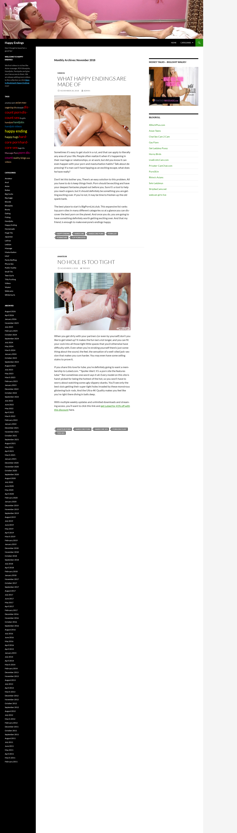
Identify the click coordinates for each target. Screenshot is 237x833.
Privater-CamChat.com (160, 165)
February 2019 (11, 540)
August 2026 (10, 311)
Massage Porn (11, 153)
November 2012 (12, 699)
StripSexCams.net (158, 189)
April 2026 (9, 315)
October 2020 (11, 470)
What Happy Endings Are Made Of (92, 81)
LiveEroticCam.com (159, 159)
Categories (186, 43)
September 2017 (12, 587)
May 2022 (9, 408)
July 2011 (9, 742)
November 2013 (12, 676)
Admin (87, 90)
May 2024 (9, 346)
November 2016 (12, 618)
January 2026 (10, 319)
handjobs (18, 122)
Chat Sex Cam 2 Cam (159, 136)
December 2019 (12, 505)
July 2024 (9, 342)
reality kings (19, 158)
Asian (7, 186)
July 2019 (9, 521)
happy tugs (12, 137)
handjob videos (13, 126)
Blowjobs (9, 205)
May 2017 (9, 602)
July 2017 (9, 594)
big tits (13, 107)
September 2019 (12, 513)
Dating (7, 213)
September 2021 (12, 439)
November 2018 (12, 552)
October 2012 (11, 703)
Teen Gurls (9, 275)
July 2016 (9, 633)
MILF (7, 256)
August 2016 (10, 629)
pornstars (62, 237)
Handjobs (9, 221)
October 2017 (11, 583)
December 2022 (12, 389)
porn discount (119, 429)
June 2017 (9, 598)
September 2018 (12, 560)
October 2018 (11, 556)
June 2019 (9, 525)
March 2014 (10, 664)
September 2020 (12, 474)
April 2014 (9, 660)
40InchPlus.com (157, 125)
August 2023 (10, 366)
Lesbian (8, 244)
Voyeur (8, 287)
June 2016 (9, 637)
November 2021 (12, 431)
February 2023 (11, 381)
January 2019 (10, 544)
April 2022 (9, 412)
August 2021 (10, 443)
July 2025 (9, 327)
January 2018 (10, 575)
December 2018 (12, 548)
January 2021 (10, 459)
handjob (9, 122)
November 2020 (12, 466)
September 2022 (12, 397)
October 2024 (11, 334)
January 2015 (10, 653)
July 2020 (9, 482)
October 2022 (11, 393)
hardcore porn (96, 234)
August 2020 (10, 478)
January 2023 (10, 385)
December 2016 (12, 614)
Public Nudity (10, 268)
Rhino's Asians (156, 177)
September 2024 (12, 338)
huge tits (21, 148)
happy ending (63, 234)
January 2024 (10, 354)
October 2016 (11, 622)
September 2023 (12, 362)
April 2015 (9, 649)
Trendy (86, 268)
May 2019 (9, 529)
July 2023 (9, 369)
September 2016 (12, 626)
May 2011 (9, 750)
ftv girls (23, 118)
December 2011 (12, 726)
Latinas (8, 240)
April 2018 (9, 567)
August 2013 (10, 680)
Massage (8, 248)
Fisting (7, 217)
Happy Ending (11, 225)
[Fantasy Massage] (173, 86)
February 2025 (11, 331)
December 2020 (12, 463)
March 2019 (10, 536)
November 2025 (12, 323)
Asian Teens (155, 130)
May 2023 (9, 373)
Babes (7, 190)
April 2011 (9, 754)
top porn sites (79, 237)
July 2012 (9, 715)
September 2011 (12, 734)
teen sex (61, 433)
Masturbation (10, 252)
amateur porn (64, 429)
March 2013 (10, 692)
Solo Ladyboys (156, 183)
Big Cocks (9, 194)
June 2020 (9, 486)
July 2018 (9, 563)
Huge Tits (9, 233)
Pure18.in (154, 171)
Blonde (8, 202)
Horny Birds (155, 154)
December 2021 (12, 428)
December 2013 (12, 672)
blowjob (20, 108)
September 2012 (12, 707)
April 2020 (9, 494)
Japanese (9, 236)
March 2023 (10, 377)
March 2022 (10, 416)
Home (173, 43)
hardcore (79, 234)
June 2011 (9, 746)
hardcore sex (101, 429)
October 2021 (11, 435)
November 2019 (12, 509)
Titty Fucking (10, 279)
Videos (61, 73)
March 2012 (10, 719)
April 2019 (9, 532)
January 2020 (10, 501)
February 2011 (11, 761)
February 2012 (11, 723)
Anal (7, 182)
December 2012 (12, 695)
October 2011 (11, 730)
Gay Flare (153, 142)
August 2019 (10, 517)
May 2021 (9, 447)
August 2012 (10, 711)
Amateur (62, 256)
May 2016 (9, 641)
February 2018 (11, 571)
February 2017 (11, 610)
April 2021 (9, 451)
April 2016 (9, 645)
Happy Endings (14, 42)
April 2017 (9, 606)
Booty (7, 209)
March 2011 (10, 758)
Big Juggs (9, 198)
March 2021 (10, 455)
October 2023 (11, 358)
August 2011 (10, 738)
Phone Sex (9, 264)
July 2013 (9, 684)
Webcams (9, 291)
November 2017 (12, 579)
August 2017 (10, 591)
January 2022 (10, 424)
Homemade (10, 229)
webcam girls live (157, 194)
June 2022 (9, 404)
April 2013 (9, 688)
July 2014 (9, 657)
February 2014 (11, 668)
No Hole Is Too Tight (86, 262)
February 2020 (11, 497)
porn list (112, 234)
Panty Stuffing (11, 260)
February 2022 (11, 420)
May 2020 (9, 490)
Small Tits (9, 271)
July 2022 (9, 400)
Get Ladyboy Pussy (158, 148)
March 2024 (10, 350)
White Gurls (10, 295)
